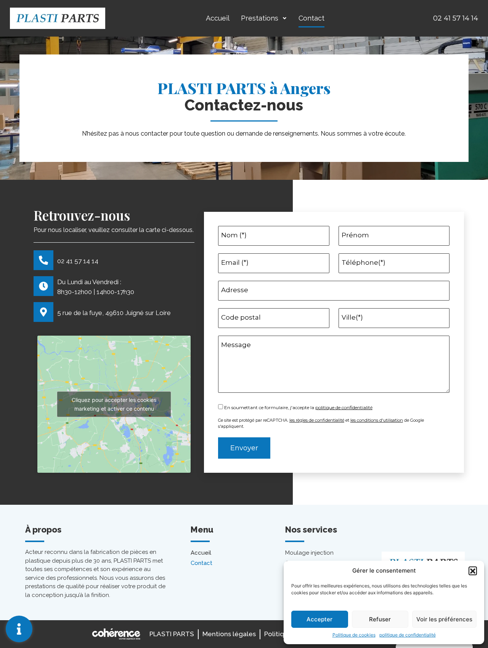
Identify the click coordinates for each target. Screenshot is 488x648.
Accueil (218, 18)
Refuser (380, 619)
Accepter (319, 619)
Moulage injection (309, 552)
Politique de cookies (354, 635)
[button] (473, 570)
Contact (311, 18)
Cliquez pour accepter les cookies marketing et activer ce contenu (114, 404)
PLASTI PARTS (171, 634)
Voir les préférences (444, 619)
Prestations (259, 18)
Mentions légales (229, 634)
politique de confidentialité (407, 635)
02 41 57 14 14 (455, 18)
